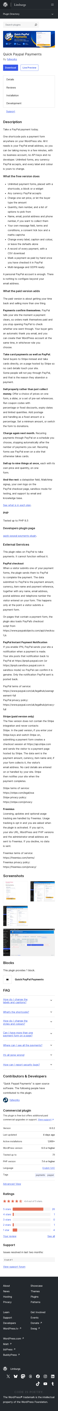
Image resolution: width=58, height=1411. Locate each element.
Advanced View (12, 1183)
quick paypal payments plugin (19, 535)
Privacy (7, 1302)
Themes (35, 1291)
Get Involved (38, 1312)
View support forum (14, 1266)
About (6, 1285)
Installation (12, 95)
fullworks (12, 59)
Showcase (37, 1285)
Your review (9, 1236)
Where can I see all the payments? (22, 1045)
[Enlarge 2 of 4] (50, 885)
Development (13, 103)
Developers (9, 1323)
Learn (6, 1312)
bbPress (9, 1349)
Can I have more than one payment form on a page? (18, 1034)
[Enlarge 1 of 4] (23, 885)
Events (35, 1317)
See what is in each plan (17, 505)
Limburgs (15, 1368)
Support (10, 111)
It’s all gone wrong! (13, 1055)
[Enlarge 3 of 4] (23, 909)
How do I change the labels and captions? (15, 1001)
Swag (35, 1328)
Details (10, 79)
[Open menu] (53, 4)
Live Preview (29, 67)
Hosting (7, 1296)
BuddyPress (11, 1354)
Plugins (35, 1296)
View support (45, 1119)
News (6, 1291)
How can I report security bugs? (21, 1064)
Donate (36, 1323)
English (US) (49, 1168)
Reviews (11, 87)
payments (40, 1175)
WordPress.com (13, 1338)
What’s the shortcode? (16, 1012)
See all (51, 1236)
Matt (7, 1344)
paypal (50, 1175)
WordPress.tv (12, 1328)
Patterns (35, 1302)
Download (10, 67)
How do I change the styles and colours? (15, 1022)
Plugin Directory (11, 14)
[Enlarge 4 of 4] (50, 932)
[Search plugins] (36, 25)
